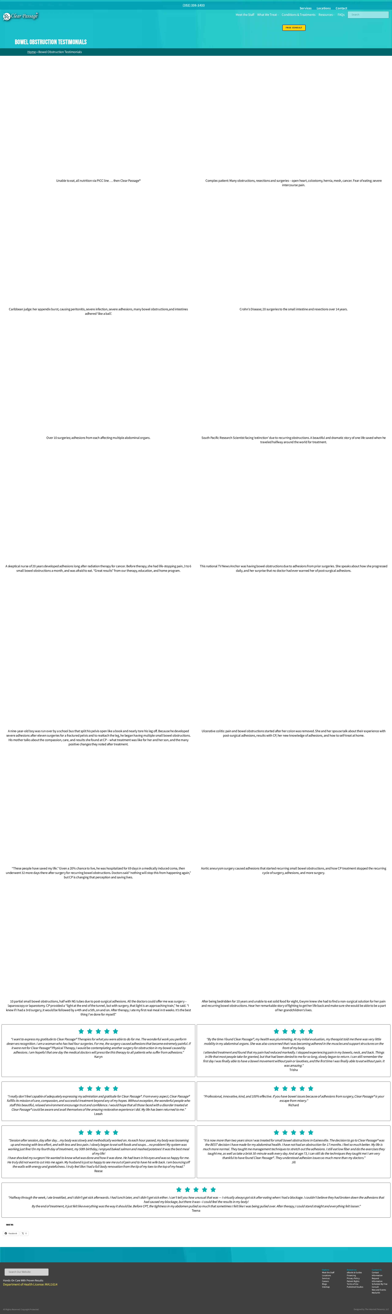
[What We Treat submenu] (278, 14)
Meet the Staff (328, 1272)
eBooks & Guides (354, 1272)
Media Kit (376, 1292)
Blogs (324, 1284)
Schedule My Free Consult (379, 1285)
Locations (324, 8)
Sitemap (326, 1287)
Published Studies (355, 1287)
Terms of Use (352, 1284)
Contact (341, 8)
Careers (325, 1281)
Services (306, 8)
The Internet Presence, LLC (377, 1309)
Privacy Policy (353, 1278)
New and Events (379, 1289)
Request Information (377, 1280)
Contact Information (377, 1274)
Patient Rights (353, 1281)
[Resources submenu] (333, 14)
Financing (351, 1275)
